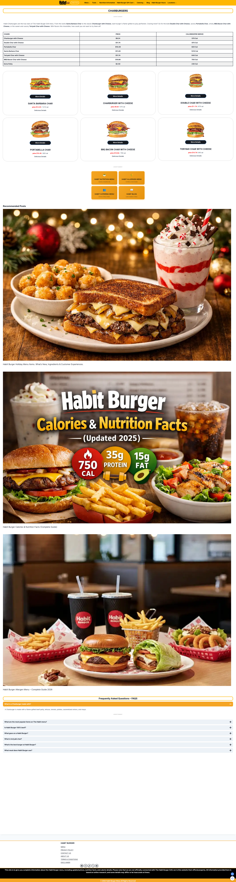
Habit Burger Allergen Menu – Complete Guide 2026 (27, 689)
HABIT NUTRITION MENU (104, 178)
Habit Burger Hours (159, 3)
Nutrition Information (107, 3)
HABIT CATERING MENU (104, 192)
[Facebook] (81, 865)
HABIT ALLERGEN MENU (132, 178)
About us (65, 856)
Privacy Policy (67, 850)
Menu (63, 847)
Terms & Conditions (69, 859)
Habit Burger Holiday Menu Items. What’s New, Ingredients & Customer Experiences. (43, 364)
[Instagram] (85, 865)
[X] (93, 865)
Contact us (66, 853)
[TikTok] (89, 865)
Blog (148, 3)
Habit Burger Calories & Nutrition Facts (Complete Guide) (30, 527)
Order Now (75, 2)
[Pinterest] (96, 865)
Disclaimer (65, 862)
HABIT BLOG (131, 192)
